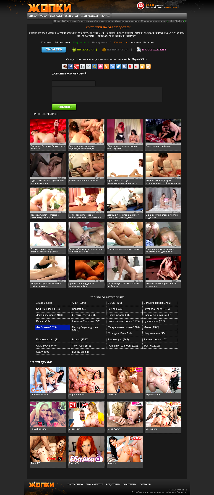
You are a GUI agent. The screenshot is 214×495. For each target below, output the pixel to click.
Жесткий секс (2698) (84, 315)
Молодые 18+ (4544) (120, 333)
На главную (75, 484)
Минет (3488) (151, 327)
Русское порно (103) (155, 339)
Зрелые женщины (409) (157, 315)
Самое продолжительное (127, 21)
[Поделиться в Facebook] (70, 66)
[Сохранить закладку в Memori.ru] (100, 66)
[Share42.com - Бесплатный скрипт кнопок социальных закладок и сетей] (148, 66)
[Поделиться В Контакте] (124, 66)
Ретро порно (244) (118, 339)
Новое (57, 21)
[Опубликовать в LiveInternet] (82, 66)
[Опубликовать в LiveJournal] (88, 66)
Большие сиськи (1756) (157, 303)
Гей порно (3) (115, 309)
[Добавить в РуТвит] (112, 66)
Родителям (113, 484)
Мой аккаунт (94, 484)
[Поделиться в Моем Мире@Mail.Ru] (94, 66)
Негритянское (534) (155, 333)
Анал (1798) (79, 303)
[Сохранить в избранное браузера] (142, 66)
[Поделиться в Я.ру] (136, 66)
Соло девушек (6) (46, 345)
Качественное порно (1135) (124, 321)
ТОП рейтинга (69, 21)
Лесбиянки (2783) (46, 327)
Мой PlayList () (178, 21)
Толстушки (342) (81, 345)
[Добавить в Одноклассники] (106, 66)
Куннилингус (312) (154, 321)
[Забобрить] (64, 66)
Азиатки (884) (44, 303)
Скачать (54, 49)
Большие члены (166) (48, 309)
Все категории (80, 351)
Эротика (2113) (152, 345)
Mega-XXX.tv (139, 59)
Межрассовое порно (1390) (124, 327)
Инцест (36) (43, 321)
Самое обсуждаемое (104, 21)
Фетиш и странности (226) (123, 345)
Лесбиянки (148, 42)
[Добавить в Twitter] (118, 66)
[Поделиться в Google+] (76, 66)
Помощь (145, 484)
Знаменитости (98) (119, 315)
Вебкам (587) (79, 309)
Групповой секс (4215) (157, 309)
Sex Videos (42, 351)
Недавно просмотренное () (154, 21)
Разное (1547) (80, 339)
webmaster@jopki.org (176, 492)
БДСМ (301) (115, 303)
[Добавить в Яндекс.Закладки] (130, 66)
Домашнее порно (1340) (50, 315)
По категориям (85, 21)
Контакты (129, 484)
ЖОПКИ (56, 7)
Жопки (45, 484)
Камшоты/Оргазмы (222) (86, 321)
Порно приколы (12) (47, 339)
